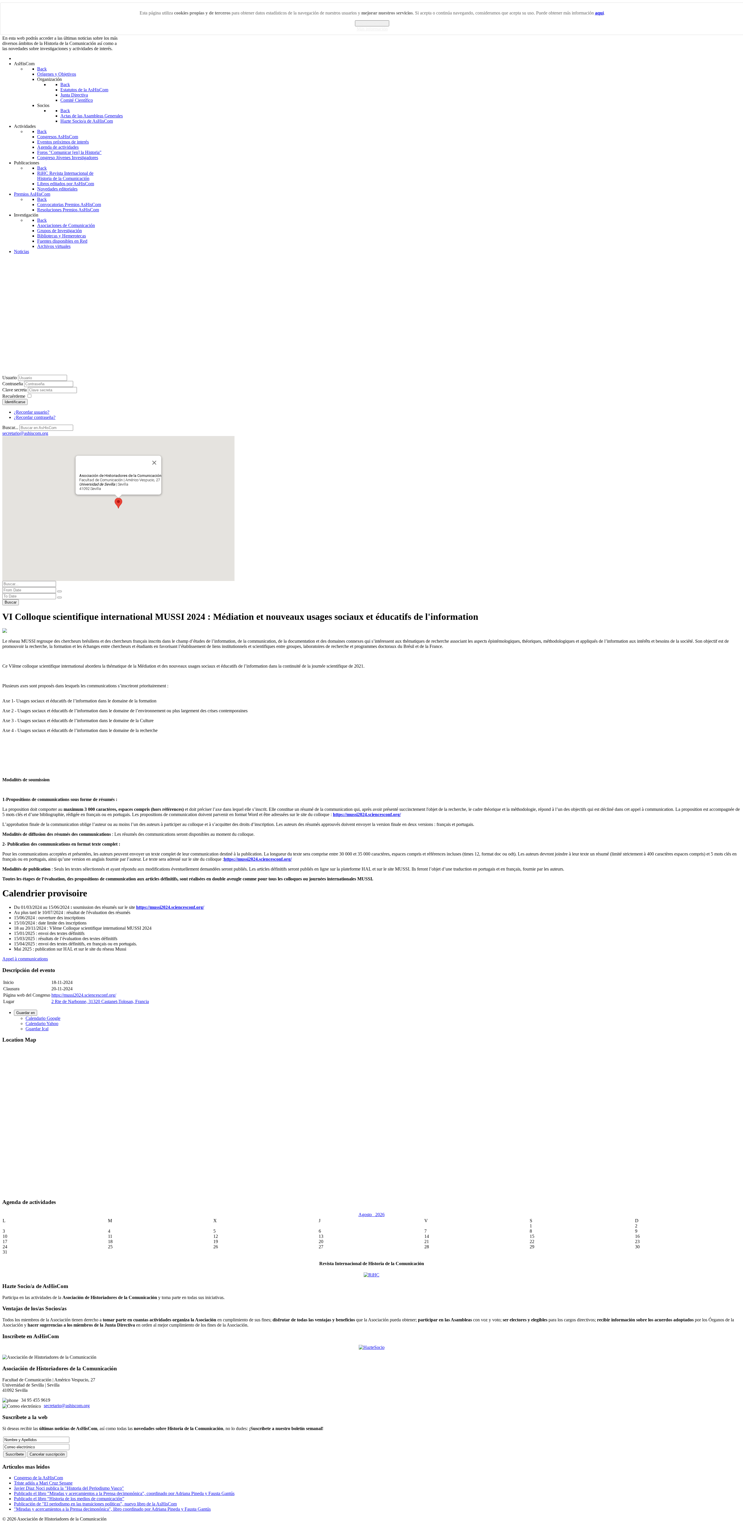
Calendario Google (43, 1018)
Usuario (9, 377)
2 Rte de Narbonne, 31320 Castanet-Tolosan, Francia (100, 1001)
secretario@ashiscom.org (67, 1405)
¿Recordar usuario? (31, 412)
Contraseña (12, 383)
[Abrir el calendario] (59, 591)
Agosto (366, 1214)
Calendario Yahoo (42, 1023)
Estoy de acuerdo (372, 23)
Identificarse (15, 402)
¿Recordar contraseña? (34, 417)
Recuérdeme (13, 396)
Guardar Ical (37, 1028)
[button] (118, 503)
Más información (372, 28)
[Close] (154, 463)
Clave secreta (14, 389)
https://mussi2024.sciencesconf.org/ (83, 995)
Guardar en (25, 1013)
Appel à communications (25, 958)
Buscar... (10, 427)
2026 (380, 1214)
